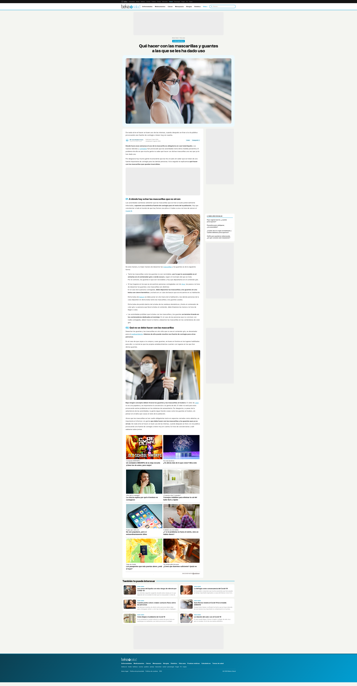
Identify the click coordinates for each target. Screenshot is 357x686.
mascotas (158, 667)
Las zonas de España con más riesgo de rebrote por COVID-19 (157, 589)
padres (146, 667)
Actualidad (132, 1)
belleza (135, 667)
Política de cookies (151, 671)
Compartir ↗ (195, 140)
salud (164, 667)
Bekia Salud (175, 38)
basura (141, 297)
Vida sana (206, 6)
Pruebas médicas (193, 663)
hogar (177, 667)
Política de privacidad (137, 671)
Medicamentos (160, 6)
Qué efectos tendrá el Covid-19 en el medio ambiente (210, 604)
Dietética (197, 6)
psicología (170, 667)
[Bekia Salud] (130, 6)
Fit (187, 1)
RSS (160, 671)
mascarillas (167, 267)
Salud (171, 1)
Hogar (183, 1)
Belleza (143, 1)
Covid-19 (129, 211)
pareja (152, 667)
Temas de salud (218, 663)
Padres (154, 1)
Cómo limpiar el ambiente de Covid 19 (151, 617)
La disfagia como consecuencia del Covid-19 (211, 588)
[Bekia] (124, 2)
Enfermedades (147, 6)
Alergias (189, 6)
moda (130, 667)
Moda (137, 1)
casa (197, 403)
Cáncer (170, 6)
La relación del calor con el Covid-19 (207, 617)
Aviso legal (124, 671)
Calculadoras (206, 663)
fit (181, 667)
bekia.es (124, 667)
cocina (141, 667)
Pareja (159, 1)
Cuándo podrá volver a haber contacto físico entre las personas (156, 604)
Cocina (148, 1)
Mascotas (165, 1)
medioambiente (137, 334)
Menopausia (179, 6)
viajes (185, 667)
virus (183, 284)
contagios (143, 149)
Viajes (191, 1)
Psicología (177, 1)
